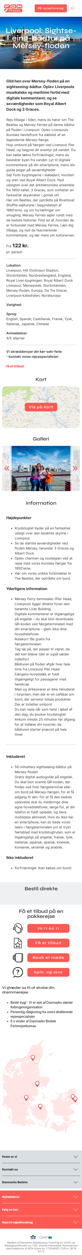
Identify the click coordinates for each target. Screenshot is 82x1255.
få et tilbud (15, 366)
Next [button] (75, 468)
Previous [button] (7, 468)
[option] (41, 468)
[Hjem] (13, 8)
